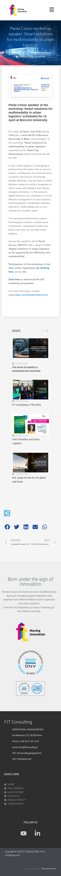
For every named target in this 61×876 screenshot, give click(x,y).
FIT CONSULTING (30, 851)
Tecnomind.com (48, 868)
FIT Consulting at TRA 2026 (26, 404)
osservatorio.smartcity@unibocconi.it (28, 295)
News (41, 56)
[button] (7, 527)
